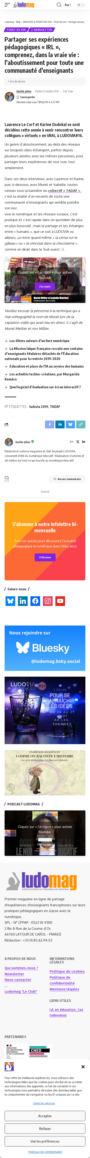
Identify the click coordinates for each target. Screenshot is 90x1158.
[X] (78, 442)
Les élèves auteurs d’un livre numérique (39, 341)
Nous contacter (18, 979)
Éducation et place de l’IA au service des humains (46, 366)
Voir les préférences (45, 1141)
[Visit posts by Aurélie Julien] (9, 97)
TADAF (55, 407)
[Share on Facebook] (49, 424)
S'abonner (45, 557)
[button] (83, 1066)
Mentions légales (64, 989)
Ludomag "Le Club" (21, 991)
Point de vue (16, 29)
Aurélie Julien (23, 91)
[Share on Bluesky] (70, 424)
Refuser (45, 1128)
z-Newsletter (41, 29)
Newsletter (14, 974)
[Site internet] (71, 442)
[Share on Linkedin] (60, 424)
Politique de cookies (67, 971)
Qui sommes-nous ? (21, 968)
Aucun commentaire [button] (69, 478)
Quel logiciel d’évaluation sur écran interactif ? (45, 387)
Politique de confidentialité (45, 1152)
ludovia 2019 (38, 407)
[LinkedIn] (83, 442)
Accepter (45, 1116)
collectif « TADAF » (64, 190)
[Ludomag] (23, 5)
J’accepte (45, 286)
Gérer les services (44, 1103)
